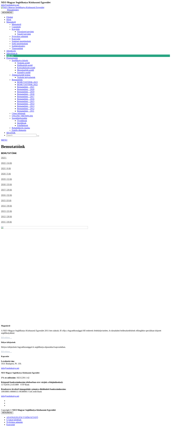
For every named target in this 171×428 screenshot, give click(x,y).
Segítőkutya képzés (20, 60)
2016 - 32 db (6, 195)
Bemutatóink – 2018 (25, 94)
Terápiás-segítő (23, 63)
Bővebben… (6, 337)
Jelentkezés (11, 51)
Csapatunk (16, 27)
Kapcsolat (16, 39)
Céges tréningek (18, 113)
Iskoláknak (21, 123)
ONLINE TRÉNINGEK (22, 116)
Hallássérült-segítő (25, 65)
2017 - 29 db (6, 190)
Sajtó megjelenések (20, 44)
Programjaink (12, 58)
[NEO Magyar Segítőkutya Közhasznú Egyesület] (22, 7)
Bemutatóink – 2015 (25, 101)
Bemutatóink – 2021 (25, 87)
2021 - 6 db (6, 168)
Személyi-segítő (23, 72)
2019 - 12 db (6, 179)
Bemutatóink (17, 80)
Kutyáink (16, 29)
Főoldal (9, 17)
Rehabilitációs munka (21, 128)
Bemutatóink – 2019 (25, 92)
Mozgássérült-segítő (25, 70)
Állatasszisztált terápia (21, 75)
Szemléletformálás (19, 118)
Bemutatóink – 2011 (25, 111)
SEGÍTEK (10, 133)
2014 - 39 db (6, 206)
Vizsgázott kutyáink (25, 31)
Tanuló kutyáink (24, 34)
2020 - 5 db (6, 174)
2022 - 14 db (6, 163)
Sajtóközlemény (18, 46)
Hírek (8, 19)
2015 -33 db (6, 200)
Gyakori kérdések (13, 420)
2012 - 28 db (6, 216)
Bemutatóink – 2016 (25, 99)
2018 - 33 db (6, 184)
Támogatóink (17, 48)
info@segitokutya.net (10, 5)
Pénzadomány (13, 10)
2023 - (4, 158)
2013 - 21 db (6, 211)
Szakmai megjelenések (21, 41)
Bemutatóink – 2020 (25, 89)
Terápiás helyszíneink (26, 77)
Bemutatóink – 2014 (25, 104)
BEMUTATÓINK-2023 (27, 82)
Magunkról (11, 22)
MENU (4, 140)
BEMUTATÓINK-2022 (27, 84)
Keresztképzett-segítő (26, 68)
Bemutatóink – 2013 (25, 106)
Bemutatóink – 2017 (25, 96)
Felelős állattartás (19, 130)
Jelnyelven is (11, 53)
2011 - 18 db (6, 222)
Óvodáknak (22, 120)
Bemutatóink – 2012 (25, 108)
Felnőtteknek (22, 125)
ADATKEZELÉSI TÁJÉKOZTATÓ (22, 417)
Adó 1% (9, 56)
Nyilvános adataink (20, 36)
